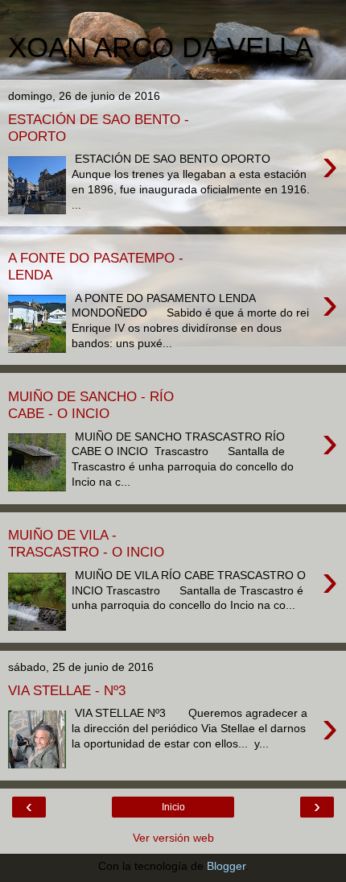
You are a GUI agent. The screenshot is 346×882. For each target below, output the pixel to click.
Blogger (226, 865)
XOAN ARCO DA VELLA (160, 47)
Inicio (173, 807)
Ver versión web (173, 837)
